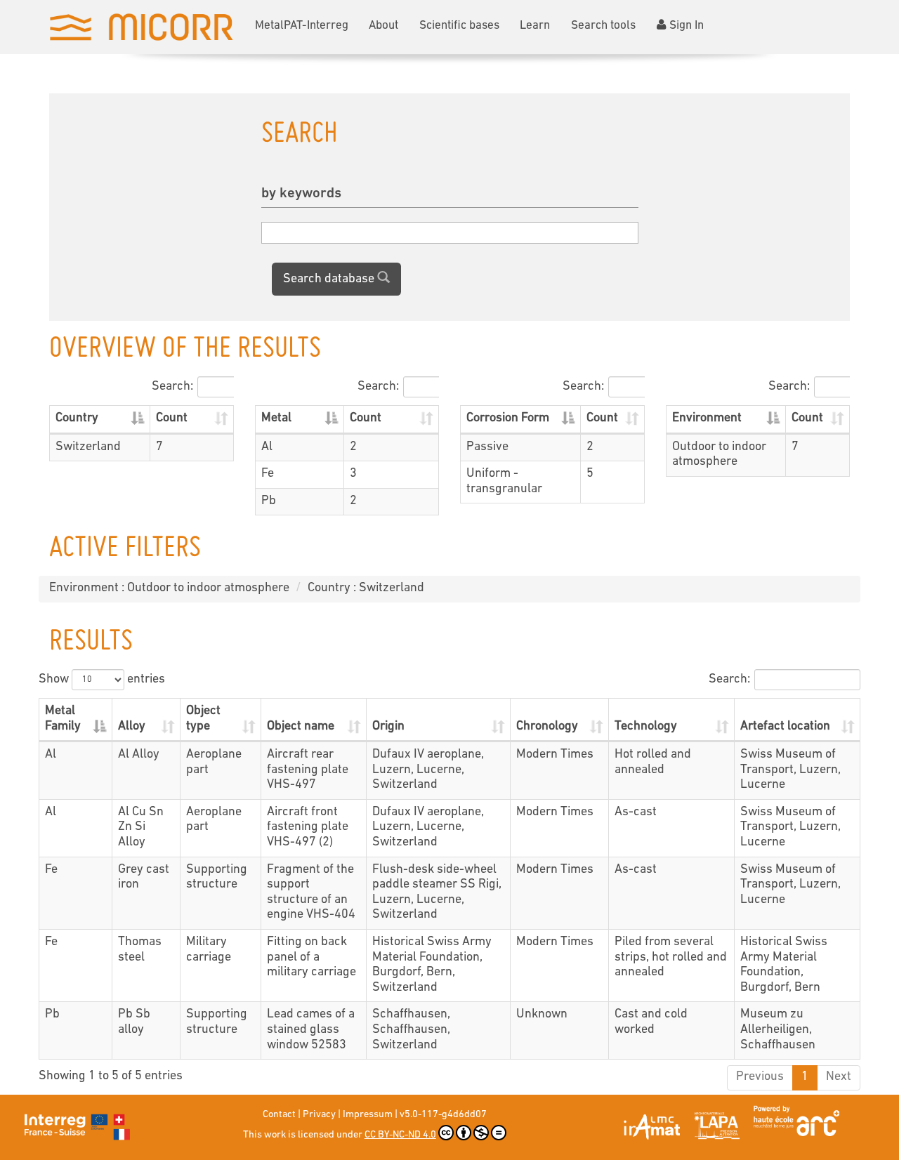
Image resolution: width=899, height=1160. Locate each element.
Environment (707, 418)
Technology (646, 726)
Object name (300, 726)
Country (76, 418)
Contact (279, 1114)
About (383, 26)
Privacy (319, 1114)
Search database (330, 279)
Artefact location (785, 726)
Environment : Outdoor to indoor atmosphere (169, 588)
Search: (172, 387)
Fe (267, 474)
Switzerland (88, 447)
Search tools (603, 26)
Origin (388, 726)
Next (838, 1077)
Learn (535, 26)
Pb (268, 501)
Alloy (131, 726)
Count (172, 418)
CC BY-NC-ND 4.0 (400, 1135)
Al (267, 447)
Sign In (686, 26)
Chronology (547, 726)
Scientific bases (459, 26)
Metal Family (63, 719)
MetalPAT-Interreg (301, 26)
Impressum (368, 1114)
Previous (760, 1077)
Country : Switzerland (366, 588)
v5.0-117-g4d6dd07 (443, 1114)
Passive (487, 447)
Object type (203, 719)
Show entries (102, 679)
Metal (276, 418)
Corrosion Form (507, 418)
